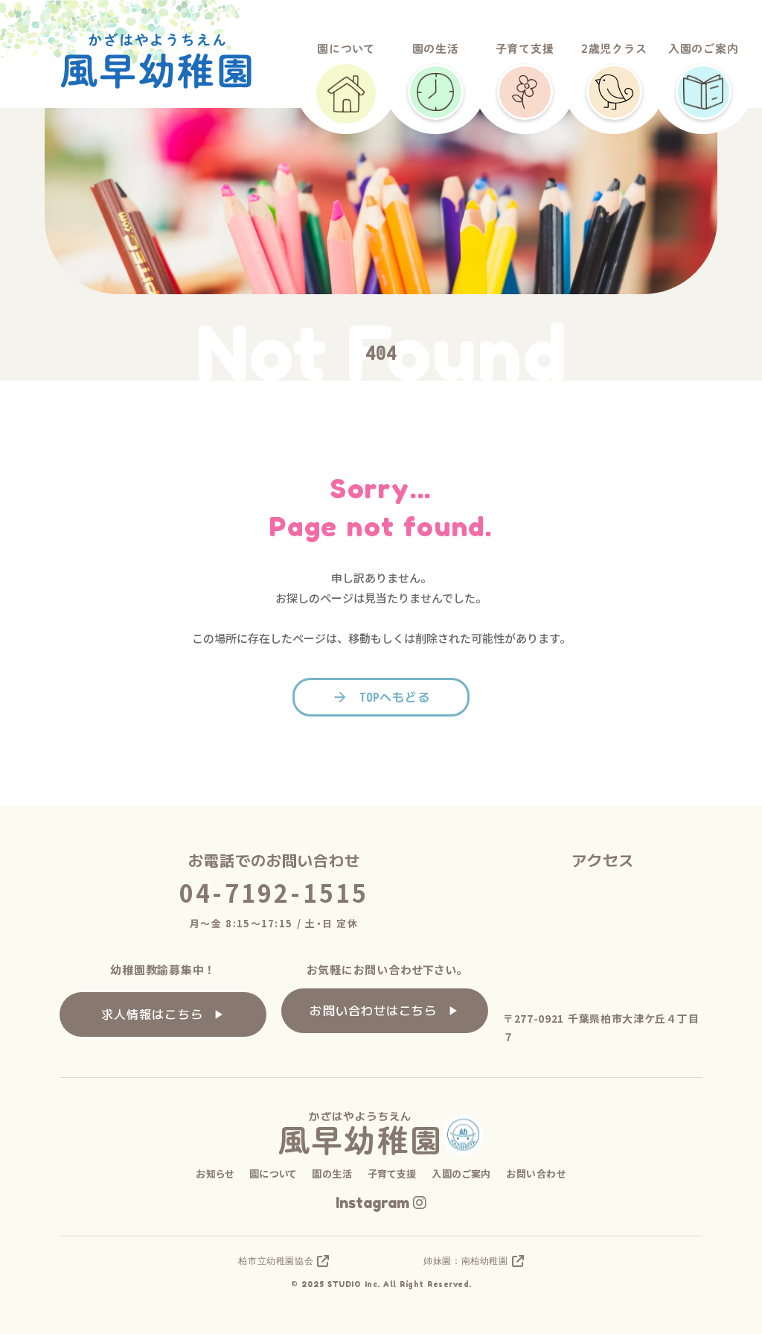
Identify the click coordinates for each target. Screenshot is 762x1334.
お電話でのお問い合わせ (274, 860)
